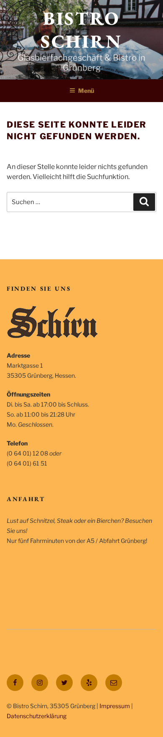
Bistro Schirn (81, 29)
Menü (86, 90)
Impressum (114, 705)
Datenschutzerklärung (36, 715)
